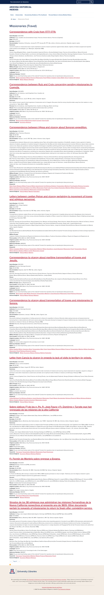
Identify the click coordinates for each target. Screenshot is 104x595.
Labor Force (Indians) (53, 188)
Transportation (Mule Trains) (40, 349)
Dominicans (50, 452)
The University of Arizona (64, 589)
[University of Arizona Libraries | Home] (23, 571)
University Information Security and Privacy (52, 587)
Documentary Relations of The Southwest (36, 15)
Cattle (25, 293)
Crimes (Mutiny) (45, 189)
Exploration (37, 191)
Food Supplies (74, 186)
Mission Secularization (59, 398)
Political (22, 191)
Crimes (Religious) (25, 189)
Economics (23, 122)
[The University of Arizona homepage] (20, 2)
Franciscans (19, 452)
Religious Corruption (83, 186)
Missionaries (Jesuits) (35, 189)
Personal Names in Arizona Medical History (60, 15)
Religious (31, 79)
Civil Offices (33, 188)
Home (12, 15)
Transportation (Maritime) (63, 186)
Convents (38, 120)
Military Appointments (37, 186)
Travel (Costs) (45, 120)
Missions (26, 79)
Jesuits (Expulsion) (58, 249)
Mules (11, 186)
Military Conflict (28, 251)
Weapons (19, 186)
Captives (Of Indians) (74, 78)
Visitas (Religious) (14, 398)
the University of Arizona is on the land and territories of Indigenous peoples (46, 579)
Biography (36, 495)
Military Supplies (14, 349)
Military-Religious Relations (78, 188)
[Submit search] (91, 2)
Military (22, 79)
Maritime (31, 191)
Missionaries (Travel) (41, 78)
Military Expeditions (15, 188)
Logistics (33, 351)
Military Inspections (15, 189)
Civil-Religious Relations (49, 186)
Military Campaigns (21, 78)
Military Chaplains (52, 78)
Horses (15, 186)
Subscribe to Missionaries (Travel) (10, 564)
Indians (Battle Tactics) (63, 78)
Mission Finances (20, 120)
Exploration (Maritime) (65, 188)
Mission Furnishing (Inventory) (27, 400)
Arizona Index (19, 15)
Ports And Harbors (25, 188)
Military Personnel (31, 78)
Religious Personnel (76, 293)
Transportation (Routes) (81, 249)
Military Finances (26, 186)
